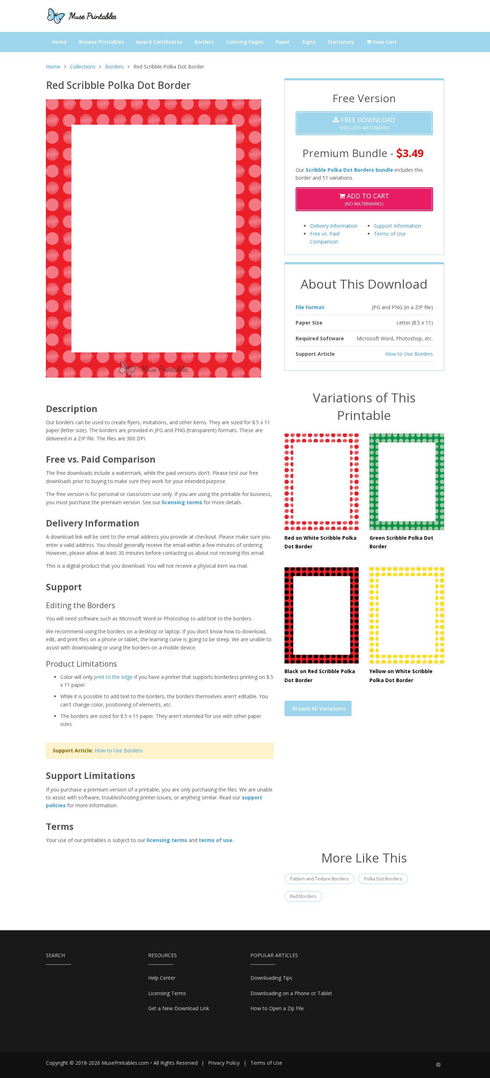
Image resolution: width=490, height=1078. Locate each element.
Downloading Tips (271, 977)
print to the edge (113, 676)
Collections (82, 66)
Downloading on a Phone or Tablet (291, 993)
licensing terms (182, 502)
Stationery (341, 41)
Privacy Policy (224, 1062)
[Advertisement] (364, 788)
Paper (282, 41)
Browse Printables (101, 41)
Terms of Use (390, 233)
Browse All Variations (318, 708)
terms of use (215, 840)
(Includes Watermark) (367, 123)
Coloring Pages (244, 41)
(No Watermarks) (367, 199)
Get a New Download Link (178, 1008)
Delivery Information (334, 225)
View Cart (384, 41)
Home (59, 41)
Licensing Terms (167, 993)
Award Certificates (159, 41)
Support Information (397, 225)
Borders (204, 41)
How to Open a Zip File (277, 1008)
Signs (308, 41)
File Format (310, 307)
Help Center (161, 977)
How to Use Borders (118, 750)
